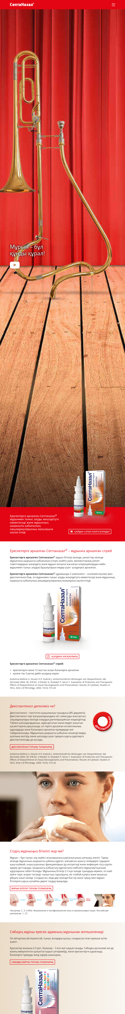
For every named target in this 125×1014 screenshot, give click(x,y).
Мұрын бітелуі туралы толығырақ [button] (31, 888)
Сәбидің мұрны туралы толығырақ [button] (32, 962)
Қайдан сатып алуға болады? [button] (92, 531)
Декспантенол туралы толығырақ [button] (31, 746)
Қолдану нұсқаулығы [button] (65, 656)
